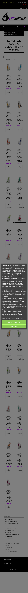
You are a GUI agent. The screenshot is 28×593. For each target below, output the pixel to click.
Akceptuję (14, 326)
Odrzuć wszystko (14, 322)
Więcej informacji (6, 318)
